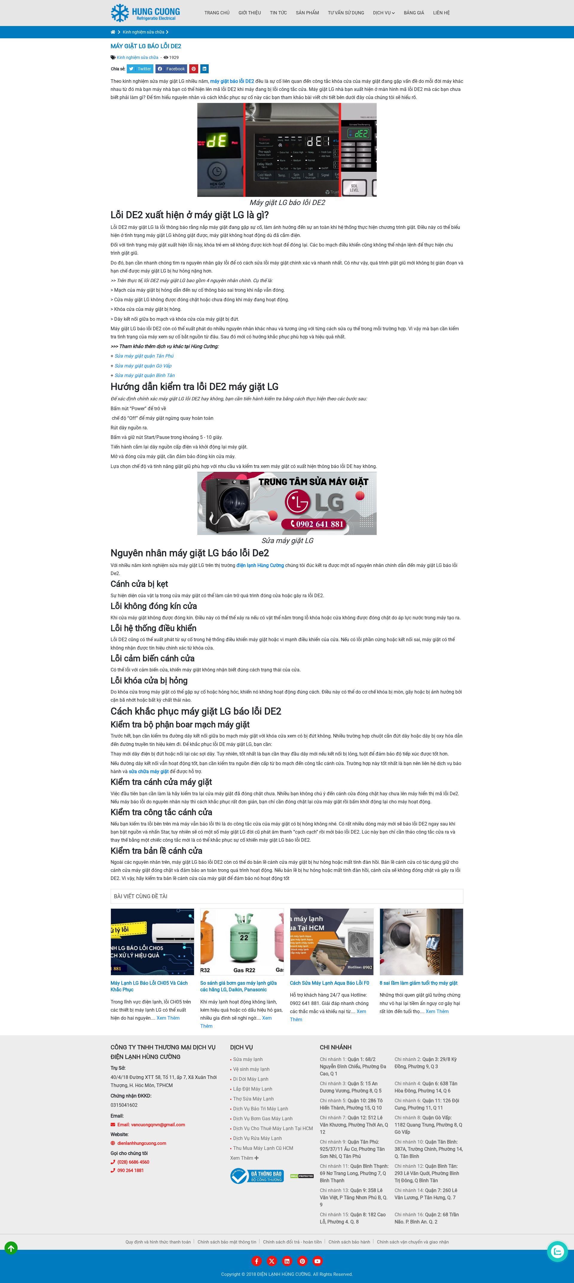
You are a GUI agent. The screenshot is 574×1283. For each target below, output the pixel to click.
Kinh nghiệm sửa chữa (143, 32)
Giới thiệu (250, 13)
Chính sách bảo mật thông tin (227, 1242)
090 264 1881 (130, 1170)
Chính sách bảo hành (349, 1242)
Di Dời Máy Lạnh (250, 1079)
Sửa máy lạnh (248, 1059)
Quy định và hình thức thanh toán (158, 1242)
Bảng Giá (414, 13)
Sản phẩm (307, 13)
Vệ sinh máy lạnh (251, 1069)
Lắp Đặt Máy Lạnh (252, 1089)
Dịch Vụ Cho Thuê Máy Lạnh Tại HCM (273, 1128)
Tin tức (278, 13)
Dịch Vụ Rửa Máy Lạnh (257, 1138)
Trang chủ (217, 13)
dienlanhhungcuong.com (141, 1143)
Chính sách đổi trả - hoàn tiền (292, 1242)
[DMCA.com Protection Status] (302, 1175)
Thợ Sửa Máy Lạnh (253, 1099)
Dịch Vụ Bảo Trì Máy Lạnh (260, 1109)
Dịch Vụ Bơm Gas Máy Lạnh (263, 1118)
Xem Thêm (168, 1018)
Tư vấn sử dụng (346, 13)
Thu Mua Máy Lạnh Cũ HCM (263, 1148)
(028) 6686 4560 (133, 1162)
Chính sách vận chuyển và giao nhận (413, 1242)
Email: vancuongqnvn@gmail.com (151, 1124)
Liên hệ (441, 13)
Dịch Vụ (382, 13)
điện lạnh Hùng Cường (260, 565)
